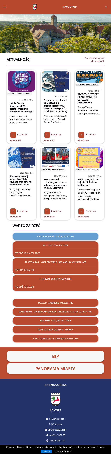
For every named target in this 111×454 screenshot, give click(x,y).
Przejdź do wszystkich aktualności (94, 59)
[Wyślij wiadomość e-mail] (46, 429)
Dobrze (46, 451)
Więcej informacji (63, 451)
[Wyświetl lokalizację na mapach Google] (47, 418)
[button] (8, 32)
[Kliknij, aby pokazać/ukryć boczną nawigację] (6, 7)
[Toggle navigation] (106, 7)
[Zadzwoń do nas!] (47, 435)
